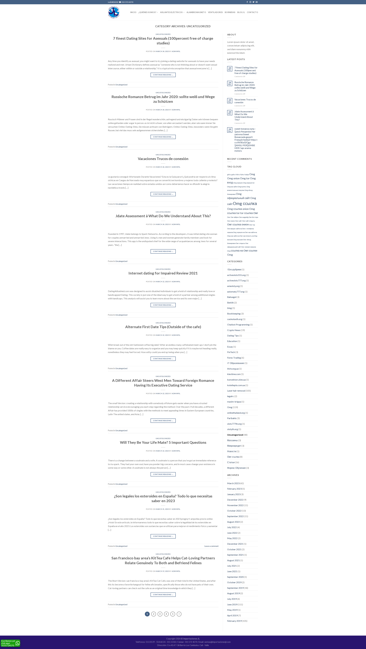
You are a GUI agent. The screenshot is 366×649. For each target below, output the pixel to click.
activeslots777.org (236, 280)
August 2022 (233, 521)
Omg (252, 174)
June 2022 (232, 532)
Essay (230, 346)
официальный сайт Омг (235, 247)
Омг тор (252, 225)
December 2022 (235, 499)
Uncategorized (163, 34)
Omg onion (233, 178)
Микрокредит (234, 445)
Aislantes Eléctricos (171, 12)
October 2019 (234, 582)
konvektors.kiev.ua (236, 379)
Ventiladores (215, 12)
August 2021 (233, 560)
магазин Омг (241, 240)
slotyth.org (232, 429)
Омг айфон (235, 217)
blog (229, 308)
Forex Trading (234, 357)
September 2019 (235, 587)
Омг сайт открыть (248, 221)
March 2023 (233, 483)
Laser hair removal (236, 390)
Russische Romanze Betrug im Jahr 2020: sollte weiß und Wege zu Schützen (244, 86)
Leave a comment (211, 546)
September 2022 (235, 516)
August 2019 (233, 593)
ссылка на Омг (239, 250)
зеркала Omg (231, 232)
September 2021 (235, 554)
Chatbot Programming (238, 324)
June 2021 (232, 571)
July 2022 (232, 527)
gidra (229, 174)
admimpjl (176, 51)
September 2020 (235, 576)
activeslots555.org (236, 275)
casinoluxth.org (234, 319)
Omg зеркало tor (249, 183)
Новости (231, 451)
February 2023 (234, 488)
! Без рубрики (234, 269)
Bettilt (230, 302)
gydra (233, 174)
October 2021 (234, 549)
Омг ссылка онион (238, 224)
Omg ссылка (245, 203)
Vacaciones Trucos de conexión (163, 158)
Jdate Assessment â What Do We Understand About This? (163, 216)
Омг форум (231, 229)
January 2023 (233, 494)
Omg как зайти (232, 187)
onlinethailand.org (236, 412)
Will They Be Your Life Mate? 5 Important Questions (163, 442)
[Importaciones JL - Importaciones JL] (114, 12)
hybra (242, 174)
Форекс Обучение (236, 467)
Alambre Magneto (196, 12)
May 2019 (232, 609)
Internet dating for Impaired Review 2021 (163, 273)
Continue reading (163, 75)
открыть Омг (243, 243)
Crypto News (233, 330)
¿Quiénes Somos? (147, 12)
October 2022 (234, 510)
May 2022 (232, 538)
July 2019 (232, 598)
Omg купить (242, 187)
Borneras (230, 12)
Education (232, 341)
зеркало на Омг (242, 232)
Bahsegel (231, 297)
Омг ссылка (233, 456)
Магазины (232, 440)
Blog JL (241, 12)
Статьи (231, 462)
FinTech (231, 352)
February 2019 (234, 620)
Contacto (252, 12)
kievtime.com (233, 374)
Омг (228, 217)
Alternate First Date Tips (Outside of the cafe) (163, 327)
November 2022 (235, 505)
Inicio (133, 12)
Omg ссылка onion (238, 208)
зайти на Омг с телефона (245, 229)
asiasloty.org (233, 286)
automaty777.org (235, 291)
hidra (238, 174)
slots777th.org (234, 423)
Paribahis (231, 418)
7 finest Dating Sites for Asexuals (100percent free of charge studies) (245, 70)
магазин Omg (232, 240)
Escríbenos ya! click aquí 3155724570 (8, 643)
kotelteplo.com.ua (236, 385)
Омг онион (231, 221)
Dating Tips (233, 335)
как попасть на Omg (250, 236)
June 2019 (232, 604)
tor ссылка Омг (249, 213)
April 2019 (232, 615)
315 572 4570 (127, 2)
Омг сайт (238, 221)
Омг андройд (243, 217)
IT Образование (235, 363)
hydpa (247, 174)
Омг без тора (253, 217)
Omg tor (245, 178)
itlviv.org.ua (232, 368)
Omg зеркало (238, 183)
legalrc (230, 396)
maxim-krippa (234, 401)
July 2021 (232, 565)
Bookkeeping (233, 313)
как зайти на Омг (237, 236)
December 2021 (235, 543)
